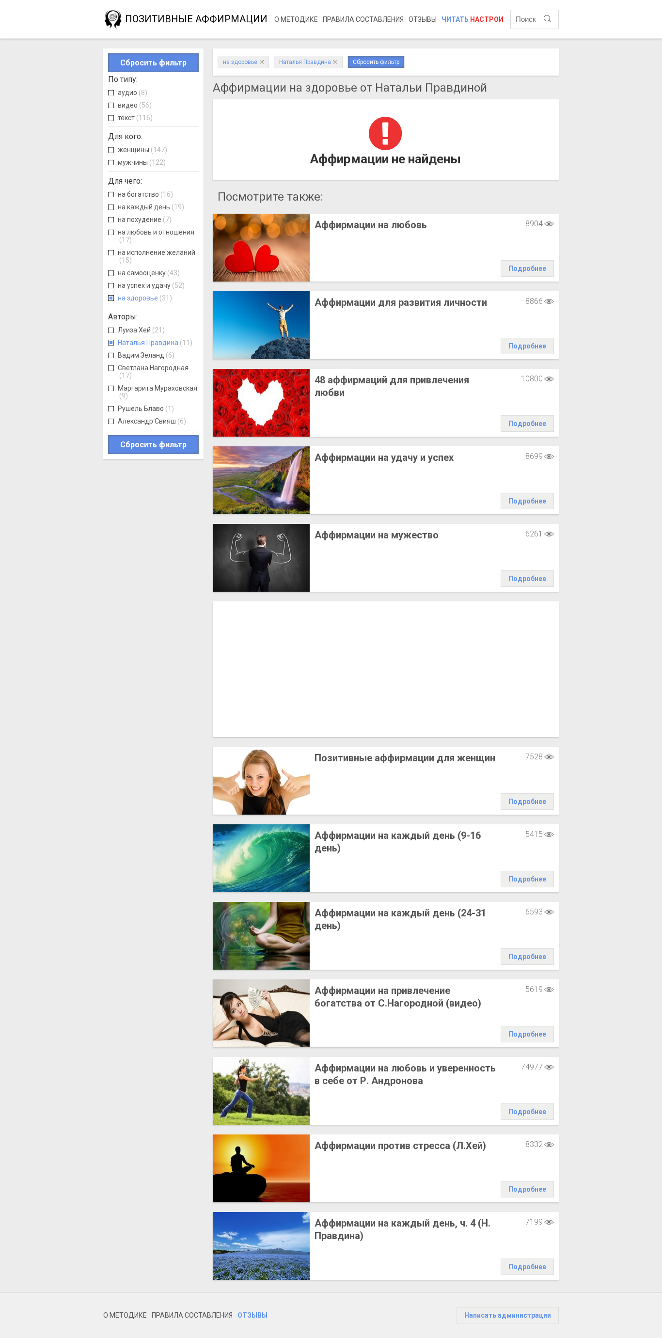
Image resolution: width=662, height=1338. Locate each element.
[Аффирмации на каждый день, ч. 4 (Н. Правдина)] (261, 1246)
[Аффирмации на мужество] (261, 558)
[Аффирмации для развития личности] (261, 325)
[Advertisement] (386, 669)
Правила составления (363, 19)
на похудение (145, 219)
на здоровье (145, 298)
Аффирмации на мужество (377, 535)
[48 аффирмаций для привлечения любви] (261, 403)
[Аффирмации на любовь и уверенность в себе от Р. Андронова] (261, 1091)
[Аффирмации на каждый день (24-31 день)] (261, 936)
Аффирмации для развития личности (401, 302)
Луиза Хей (141, 330)
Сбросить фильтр (153, 62)
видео (135, 105)
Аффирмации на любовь (371, 225)
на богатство (145, 194)
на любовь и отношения (156, 236)
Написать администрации (507, 1315)
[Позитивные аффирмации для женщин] (261, 781)
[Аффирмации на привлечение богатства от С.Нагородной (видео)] (261, 1013)
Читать (472, 19)
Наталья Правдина (155, 342)
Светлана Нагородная (153, 371)
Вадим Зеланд (146, 355)
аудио (132, 92)
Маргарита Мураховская (157, 392)
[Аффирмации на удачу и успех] (261, 480)
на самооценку (149, 273)
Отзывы (423, 19)
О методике (296, 19)
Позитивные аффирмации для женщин (405, 758)
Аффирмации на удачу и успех (384, 457)
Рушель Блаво (146, 408)
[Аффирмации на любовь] (261, 248)
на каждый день (151, 207)
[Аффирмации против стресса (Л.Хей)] (261, 1168)
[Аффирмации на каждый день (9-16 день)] (261, 858)
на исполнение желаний (156, 256)
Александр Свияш (152, 421)
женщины (142, 150)
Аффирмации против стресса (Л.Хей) (400, 1145)
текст (135, 118)
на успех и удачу (151, 285)
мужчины (142, 162)
